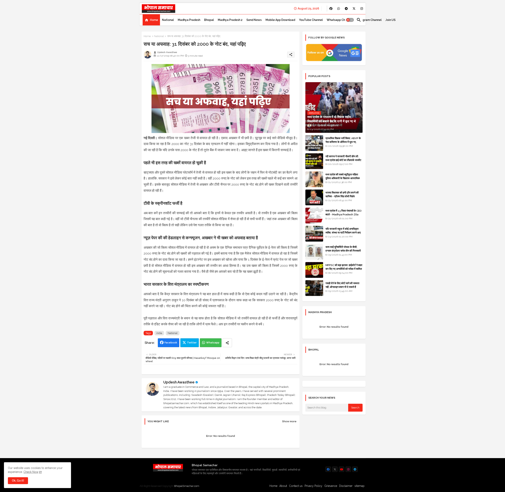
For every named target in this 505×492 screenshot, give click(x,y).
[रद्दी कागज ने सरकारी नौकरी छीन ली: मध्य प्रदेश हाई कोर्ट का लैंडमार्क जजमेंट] (314, 161)
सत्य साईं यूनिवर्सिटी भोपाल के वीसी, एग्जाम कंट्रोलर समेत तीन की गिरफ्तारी (343, 249)
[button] (350, 20)
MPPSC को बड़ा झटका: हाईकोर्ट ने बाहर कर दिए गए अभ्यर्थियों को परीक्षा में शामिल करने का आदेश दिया (343, 269)
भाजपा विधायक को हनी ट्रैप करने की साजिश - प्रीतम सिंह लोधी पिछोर (342, 194)
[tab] (151, 19)
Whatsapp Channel (340, 19)
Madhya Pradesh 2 (230, 19)
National (168, 19)
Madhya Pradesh (189, 19)
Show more (289, 421)
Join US (390, 19)
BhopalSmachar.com (186, 486)
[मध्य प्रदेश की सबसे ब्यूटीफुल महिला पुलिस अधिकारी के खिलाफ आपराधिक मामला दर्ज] (314, 179)
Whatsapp (212, 342)
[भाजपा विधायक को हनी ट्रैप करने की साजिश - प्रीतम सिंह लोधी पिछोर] (314, 197)
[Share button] (227, 342)
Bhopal (209, 19)
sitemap (359, 485)
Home (154, 19)
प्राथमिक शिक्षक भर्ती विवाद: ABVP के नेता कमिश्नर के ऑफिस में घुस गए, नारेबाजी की (343, 142)
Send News (254, 19)
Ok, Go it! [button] (18, 480)
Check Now (30, 471)
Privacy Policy (313, 485)
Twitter (192, 342)
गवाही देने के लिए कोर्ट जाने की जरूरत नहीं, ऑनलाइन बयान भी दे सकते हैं (342, 285)
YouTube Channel (311, 19)
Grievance (330, 485)
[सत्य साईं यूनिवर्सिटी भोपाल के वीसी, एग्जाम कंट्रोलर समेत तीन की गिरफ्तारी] (314, 252)
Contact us (296, 485)
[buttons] (330, 9)
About (283, 485)
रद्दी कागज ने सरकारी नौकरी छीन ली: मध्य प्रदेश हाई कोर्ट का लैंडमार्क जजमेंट (343, 158)
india (159, 333)
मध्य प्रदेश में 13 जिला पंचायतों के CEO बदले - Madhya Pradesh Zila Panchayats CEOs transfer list (343, 216)
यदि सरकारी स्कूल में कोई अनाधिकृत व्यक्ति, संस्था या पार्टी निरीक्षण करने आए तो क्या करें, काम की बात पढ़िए (343, 232)
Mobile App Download (280, 19)
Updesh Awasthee (179, 382)
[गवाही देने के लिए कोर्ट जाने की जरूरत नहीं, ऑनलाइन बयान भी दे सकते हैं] (314, 288)
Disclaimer (346, 485)
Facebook (171, 342)
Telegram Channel (369, 19)
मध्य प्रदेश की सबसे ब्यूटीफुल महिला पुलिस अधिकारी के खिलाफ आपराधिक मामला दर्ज (342, 178)
